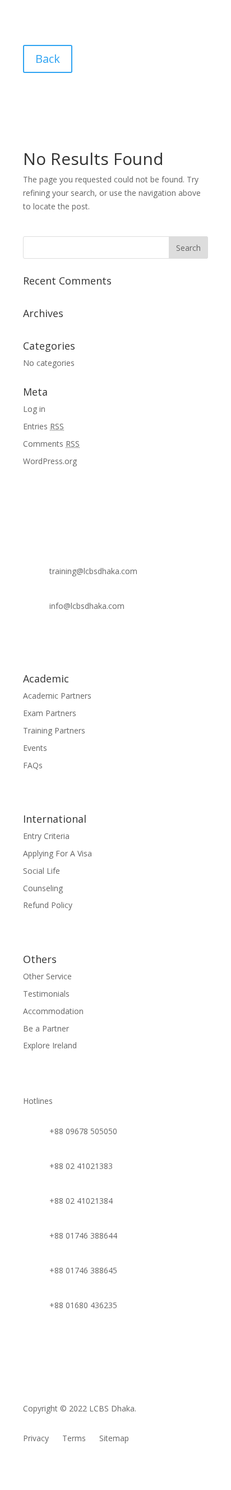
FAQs (33, 765)
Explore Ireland (50, 1045)
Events (35, 747)
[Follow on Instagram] (122, 643)
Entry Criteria (46, 836)
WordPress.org (50, 461)
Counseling (43, 888)
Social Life (41, 870)
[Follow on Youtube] (54, 643)
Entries (43, 426)
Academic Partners (57, 695)
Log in (34, 409)
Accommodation (53, 1011)
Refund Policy (47, 905)
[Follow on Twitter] (144, 643)
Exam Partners (49, 713)
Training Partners (54, 730)
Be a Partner (46, 1028)
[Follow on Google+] (99, 643)
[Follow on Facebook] (32, 643)
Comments (51, 443)
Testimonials (46, 993)
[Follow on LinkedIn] (77, 643)
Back (47, 58)
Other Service (47, 976)
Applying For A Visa (57, 853)
